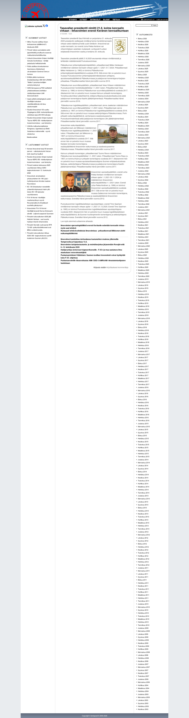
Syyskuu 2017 (143, 360)
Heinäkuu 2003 (143, 706)
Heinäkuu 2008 (143, 658)
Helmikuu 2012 (143, 562)
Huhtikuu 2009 (143, 649)
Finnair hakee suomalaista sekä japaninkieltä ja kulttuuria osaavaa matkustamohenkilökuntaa (39, 52)
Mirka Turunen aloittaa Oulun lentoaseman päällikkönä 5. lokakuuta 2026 (37, 44)
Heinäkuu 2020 (143, 258)
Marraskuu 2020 (144, 246)
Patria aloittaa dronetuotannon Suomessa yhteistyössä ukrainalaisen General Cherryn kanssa (38, 70)
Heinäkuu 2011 (143, 583)
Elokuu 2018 (142, 327)
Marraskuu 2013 (144, 498)
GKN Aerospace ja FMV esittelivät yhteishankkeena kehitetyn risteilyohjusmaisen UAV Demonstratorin (39, 92)
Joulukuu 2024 (143, 98)
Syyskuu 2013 (143, 504)
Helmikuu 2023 (143, 165)
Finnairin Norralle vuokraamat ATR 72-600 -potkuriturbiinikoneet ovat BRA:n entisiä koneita (39, 227)
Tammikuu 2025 (143, 95)
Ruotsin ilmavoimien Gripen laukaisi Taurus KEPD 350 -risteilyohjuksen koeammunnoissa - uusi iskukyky (40, 120)
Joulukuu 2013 (143, 495)
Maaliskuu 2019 (143, 306)
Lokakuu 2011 (143, 574)
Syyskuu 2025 (143, 71)
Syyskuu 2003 (143, 703)
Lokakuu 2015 (143, 429)
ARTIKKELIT (95, 19)
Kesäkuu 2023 (143, 153)
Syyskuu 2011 (143, 577)
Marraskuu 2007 (144, 667)
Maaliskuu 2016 (143, 414)
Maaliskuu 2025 (143, 89)
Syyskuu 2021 (143, 216)
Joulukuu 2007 (143, 664)
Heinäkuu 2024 (143, 113)
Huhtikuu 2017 (143, 375)
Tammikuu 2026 (143, 59)
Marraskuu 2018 (144, 318)
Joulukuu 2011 (143, 568)
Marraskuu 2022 (144, 174)
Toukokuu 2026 (143, 47)
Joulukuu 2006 (143, 679)
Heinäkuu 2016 (143, 402)
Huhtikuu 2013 (143, 520)
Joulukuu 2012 (143, 532)
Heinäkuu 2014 (143, 474)
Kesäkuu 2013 (143, 513)
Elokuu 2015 (142, 435)
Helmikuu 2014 (143, 489)
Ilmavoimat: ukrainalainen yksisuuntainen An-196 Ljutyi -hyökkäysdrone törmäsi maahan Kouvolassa (38, 180)
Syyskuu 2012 (143, 541)
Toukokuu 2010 (143, 616)
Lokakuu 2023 (143, 140)
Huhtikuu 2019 (143, 303)
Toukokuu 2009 (143, 646)
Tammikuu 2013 (143, 529)
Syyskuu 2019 (143, 288)
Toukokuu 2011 (143, 589)
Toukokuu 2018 (143, 336)
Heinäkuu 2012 (143, 547)
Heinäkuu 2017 (143, 366)
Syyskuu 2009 (143, 637)
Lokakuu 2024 (143, 104)
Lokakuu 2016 (143, 393)
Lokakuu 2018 (143, 321)
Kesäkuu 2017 (143, 369)
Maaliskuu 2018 (143, 342)
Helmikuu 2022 (143, 201)
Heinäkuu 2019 (143, 294)
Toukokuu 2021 (143, 228)
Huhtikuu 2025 (143, 86)
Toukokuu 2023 (143, 156)
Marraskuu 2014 (144, 462)
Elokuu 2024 (142, 110)
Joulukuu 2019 (143, 279)
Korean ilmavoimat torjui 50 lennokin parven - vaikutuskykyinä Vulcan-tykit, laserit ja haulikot (40, 151)
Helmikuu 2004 (143, 691)
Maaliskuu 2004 (143, 688)
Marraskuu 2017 (144, 354)
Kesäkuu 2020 (143, 261)
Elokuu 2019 (142, 291)
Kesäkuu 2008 (143, 661)
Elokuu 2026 (142, 38)
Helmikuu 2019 (143, 309)
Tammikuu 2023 (143, 167)
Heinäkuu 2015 (143, 438)
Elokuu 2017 (142, 363)
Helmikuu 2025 (143, 92)
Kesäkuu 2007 (143, 673)
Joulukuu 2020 (143, 243)
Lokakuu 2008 (143, 655)
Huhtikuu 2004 (143, 685)
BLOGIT (106, 19)
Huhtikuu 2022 (143, 195)
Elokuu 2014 (142, 471)
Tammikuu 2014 (143, 492)
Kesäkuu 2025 (143, 80)
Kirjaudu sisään (100, 267)
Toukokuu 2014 (143, 480)
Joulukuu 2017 (143, 351)
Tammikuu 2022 (143, 204)
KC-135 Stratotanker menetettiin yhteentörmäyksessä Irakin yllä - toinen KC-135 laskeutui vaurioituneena (39, 190)
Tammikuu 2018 (143, 348)
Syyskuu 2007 (143, 670)
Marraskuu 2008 (144, 652)
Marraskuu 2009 (144, 631)
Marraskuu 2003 (144, 697)
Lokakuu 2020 (143, 249)
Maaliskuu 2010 (143, 619)
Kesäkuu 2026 (143, 44)
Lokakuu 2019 (143, 285)
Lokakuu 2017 (143, 357)
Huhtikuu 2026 (143, 50)
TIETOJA (116, 19)
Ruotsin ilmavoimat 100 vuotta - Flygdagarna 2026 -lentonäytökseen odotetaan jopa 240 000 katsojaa (40, 112)
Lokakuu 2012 (143, 538)
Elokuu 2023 (142, 146)
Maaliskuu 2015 (143, 450)
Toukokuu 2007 (143, 676)
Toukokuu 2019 (143, 300)
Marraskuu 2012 (144, 534)
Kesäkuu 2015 (143, 441)
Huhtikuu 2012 (143, 556)
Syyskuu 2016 (143, 396)
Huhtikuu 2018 (143, 339)
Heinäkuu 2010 (143, 613)
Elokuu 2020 (142, 255)
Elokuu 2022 (142, 183)
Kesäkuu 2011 (143, 586)
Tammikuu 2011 (143, 601)
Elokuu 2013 (142, 507)
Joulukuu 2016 (143, 387)
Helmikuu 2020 (143, 273)
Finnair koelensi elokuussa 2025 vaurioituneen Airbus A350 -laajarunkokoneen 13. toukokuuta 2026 (39, 169)
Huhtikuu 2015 (143, 447)
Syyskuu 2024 (143, 107)
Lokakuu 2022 (143, 177)
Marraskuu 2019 (144, 282)
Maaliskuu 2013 (143, 522)
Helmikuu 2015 (143, 453)
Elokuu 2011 (142, 580)
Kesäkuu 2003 (143, 709)
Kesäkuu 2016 (143, 405)
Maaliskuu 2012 (143, 559)
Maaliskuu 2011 (143, 595)
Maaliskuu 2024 (143, 125)
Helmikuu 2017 (143, 381)
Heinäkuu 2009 (143, 640)
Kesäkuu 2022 (143, 189)
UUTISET (83, 19)
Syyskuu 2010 (143, 610)
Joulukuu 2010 (143, 604)
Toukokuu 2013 (143, 516)
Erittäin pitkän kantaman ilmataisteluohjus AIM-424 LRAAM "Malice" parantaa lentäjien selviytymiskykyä (39, 81)
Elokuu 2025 (142, 74)
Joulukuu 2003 (143, 694)
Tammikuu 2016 (143, 420)
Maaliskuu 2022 (143, 198)
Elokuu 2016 (142, 399)
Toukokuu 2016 (143, 408)
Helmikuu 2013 (143, 525)
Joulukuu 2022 (143, 171)
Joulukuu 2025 (143, 62)
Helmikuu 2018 (143, 345)
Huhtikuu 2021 (143, 231)
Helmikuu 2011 (143, 598)
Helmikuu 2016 (143, 417)
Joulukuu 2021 (143, 207)
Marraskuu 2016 (144, 390)
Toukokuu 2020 (143, 264)
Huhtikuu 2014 (143, 483)
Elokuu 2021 (142, 219)
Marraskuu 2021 (144, 210)
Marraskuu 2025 (144, 65)
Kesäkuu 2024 (143, 116)
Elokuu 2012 (142, 543)
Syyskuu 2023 (143, 144)
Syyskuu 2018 (143, 324)
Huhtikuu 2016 (143, 411)
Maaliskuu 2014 (143, 486)
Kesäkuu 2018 (143, 333)
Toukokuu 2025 (143, 83)
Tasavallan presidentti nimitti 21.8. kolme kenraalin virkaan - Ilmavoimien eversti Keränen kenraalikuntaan (94, 29)
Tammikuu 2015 (143, 456)
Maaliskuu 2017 (143, 378)
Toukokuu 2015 (143, 444)
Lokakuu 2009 (143, 634)
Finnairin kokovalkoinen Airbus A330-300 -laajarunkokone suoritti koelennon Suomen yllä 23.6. (39, 235)
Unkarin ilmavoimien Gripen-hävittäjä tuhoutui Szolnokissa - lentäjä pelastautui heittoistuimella (40, 60)
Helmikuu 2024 (143, 128)
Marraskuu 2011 (144, 571)
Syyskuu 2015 (143, 432)
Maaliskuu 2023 (143, 162)
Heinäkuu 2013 (143, 511)
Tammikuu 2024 (143, 131)
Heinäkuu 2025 (143, 77)
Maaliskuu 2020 (143, 270)
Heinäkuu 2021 (143, 222)
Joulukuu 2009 (143, 628)
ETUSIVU (73, 19)
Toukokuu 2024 (143, 119)
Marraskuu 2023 (144, 137)
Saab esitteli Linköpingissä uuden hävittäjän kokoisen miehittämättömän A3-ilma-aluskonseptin (39, 103)
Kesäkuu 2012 (143, 550)
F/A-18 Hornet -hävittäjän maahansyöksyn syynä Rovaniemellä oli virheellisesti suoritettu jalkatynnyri (37, 201)
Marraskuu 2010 (144, 607)
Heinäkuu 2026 (143, 41)
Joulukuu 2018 (143, 315)
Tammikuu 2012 (143, 565)
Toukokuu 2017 (143, 372)
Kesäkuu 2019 (143, 297)
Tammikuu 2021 (143, 240)
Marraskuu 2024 (144, 101)
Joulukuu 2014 (143, 459)
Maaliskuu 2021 (143, 234)
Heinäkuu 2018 (143, 330)
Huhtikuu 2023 (143, 158)
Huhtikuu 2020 (143, 267)
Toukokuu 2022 (143, 192)
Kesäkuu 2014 (143, 477)
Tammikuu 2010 (143, 625)
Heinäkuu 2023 (143, 149)
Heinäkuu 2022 (143, 186)
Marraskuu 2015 (144, 426)
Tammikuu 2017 (143, 384)
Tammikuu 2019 (143, 312)
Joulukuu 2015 (143, 423)
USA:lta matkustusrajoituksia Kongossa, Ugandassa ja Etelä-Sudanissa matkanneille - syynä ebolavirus (38, 130)
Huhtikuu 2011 (143, 592)
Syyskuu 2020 (143, 252)
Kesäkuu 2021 (143, 225)
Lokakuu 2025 (143, 68)
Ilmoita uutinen (32, 137)
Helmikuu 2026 (143, 56)
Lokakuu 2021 (143, 213)
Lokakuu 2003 (143, 700)
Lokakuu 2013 (143, 502)
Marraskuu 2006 (144, 682)
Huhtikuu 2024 (143, 122)
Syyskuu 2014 (143, 468)
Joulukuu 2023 (143, 135)
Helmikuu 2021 (143, 237)
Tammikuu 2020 (143, 276)
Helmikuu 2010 (143, 622)
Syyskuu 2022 (143, 180)
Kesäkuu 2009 (143, 643)
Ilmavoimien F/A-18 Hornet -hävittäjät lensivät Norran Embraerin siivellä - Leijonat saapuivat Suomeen (40, 211)
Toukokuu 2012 (143, 553)
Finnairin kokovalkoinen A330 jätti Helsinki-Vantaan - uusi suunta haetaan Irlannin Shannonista (39, 219)
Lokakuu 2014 (143, 465)
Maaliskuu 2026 (143, 53)
